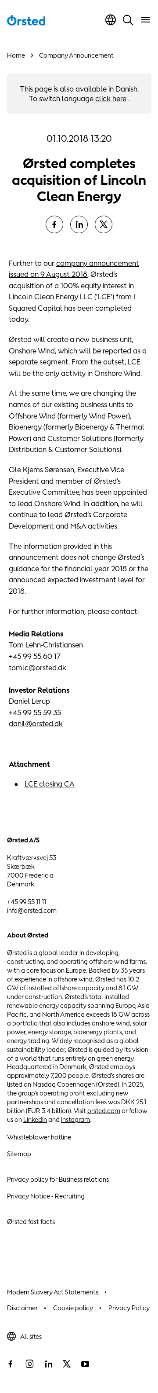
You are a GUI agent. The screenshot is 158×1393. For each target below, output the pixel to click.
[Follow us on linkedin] (48, 1364)
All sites (31, 1336)
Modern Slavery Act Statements (52, 1292)
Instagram (75, 1119)
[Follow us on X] (66, 1364)
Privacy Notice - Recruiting (46, 1196)
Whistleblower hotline (39, 1137)
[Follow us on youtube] (85, 1364)
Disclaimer (22, 1308)
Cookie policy (73, 1308)
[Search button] (128, 20)
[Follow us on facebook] (10, 1364)
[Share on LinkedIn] (79, 224)
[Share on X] (103, 224)
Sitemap (19, 1154)
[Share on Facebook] (54, 224)
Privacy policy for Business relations (58, 1179)
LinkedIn (35, 1119)
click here (110, 98)
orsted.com (103, 1110)
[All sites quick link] (110, 20)
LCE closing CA (50, 783)
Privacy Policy (129, 1308)
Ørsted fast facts (31, 1221)
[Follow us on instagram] (29, 1364)
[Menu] (145, 20)
